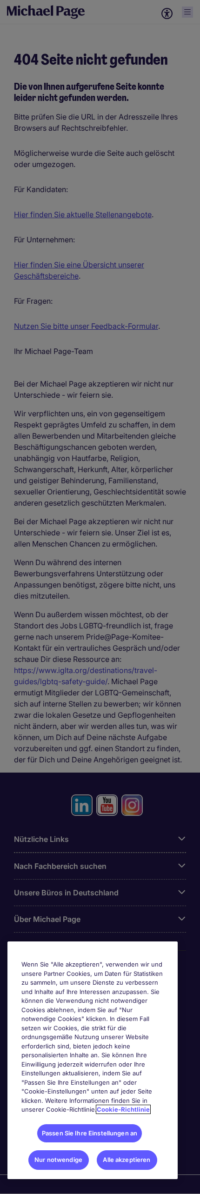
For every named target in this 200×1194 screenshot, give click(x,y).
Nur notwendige (58, 1159)
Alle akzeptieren (126, 1159)
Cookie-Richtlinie (123, 1109)
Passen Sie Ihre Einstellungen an (89, 1133)
